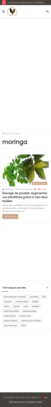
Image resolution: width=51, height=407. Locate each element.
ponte (26, 306)
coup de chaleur (22, 301)
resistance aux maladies (31, 321)
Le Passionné (9, 189)
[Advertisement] (25, 45)
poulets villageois (11, 321)
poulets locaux (25, 316)
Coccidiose (33, 297)
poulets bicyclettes (11, 311)
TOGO (23, 325)
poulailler (35, 306)
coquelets (8, 301)
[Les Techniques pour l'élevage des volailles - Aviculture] (12, 11)
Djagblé (35, 301)
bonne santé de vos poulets (15, 297)
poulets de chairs (29, 311)
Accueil (7, 133)
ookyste (16, 306)
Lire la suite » (10, 216)
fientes (6, 306)
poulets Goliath (10, 316)
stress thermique (10, 325)
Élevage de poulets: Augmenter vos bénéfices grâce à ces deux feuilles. (25, 197)
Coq (44, 297)
